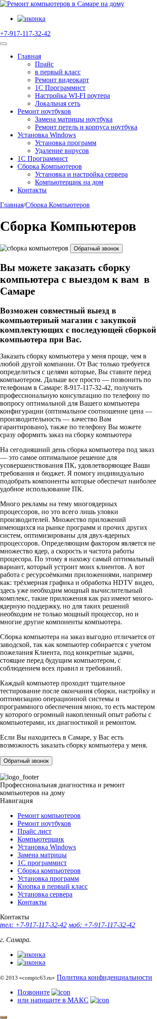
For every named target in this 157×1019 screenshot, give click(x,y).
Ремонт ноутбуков (44, 111)
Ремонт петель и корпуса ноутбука (86, 127)
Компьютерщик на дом (69, 182)
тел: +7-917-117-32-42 (33, 925)
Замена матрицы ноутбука (74, 119)
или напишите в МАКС (53, 1000)
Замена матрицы (42, 855)
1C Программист (60, 87)
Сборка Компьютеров (49, 166)
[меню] (3, 43)
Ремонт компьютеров (49, 815)
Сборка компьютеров (49, 870)
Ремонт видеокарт (62, 79)
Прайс (44, 64)
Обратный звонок (96, 248)
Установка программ (65, 142)
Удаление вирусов (62, 150)
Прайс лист (34, 831)
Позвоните (33, 992)
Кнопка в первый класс (52, 886)
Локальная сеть (57, 103)
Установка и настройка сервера (81, 174)
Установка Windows (46, 135)
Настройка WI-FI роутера (72, 95)
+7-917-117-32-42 (25, 33)
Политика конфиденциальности (104, 977)
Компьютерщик (40, 839)
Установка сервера (44, 894)
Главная (29, 56)
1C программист (42, 862)
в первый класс (58, 72)
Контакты (32, 190)
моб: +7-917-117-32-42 (101, 925)
